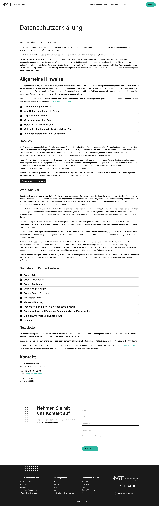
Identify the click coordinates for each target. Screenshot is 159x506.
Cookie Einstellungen (89, 490)
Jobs (56, 481)
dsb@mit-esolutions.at (62, 101)
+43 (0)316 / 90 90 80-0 (28, 490)
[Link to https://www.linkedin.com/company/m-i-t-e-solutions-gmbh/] (129, 486)
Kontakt (57, 484)
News (56, 487)
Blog (56, 490)
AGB (83, 487)
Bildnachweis (86, 493)
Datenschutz (86, 484)
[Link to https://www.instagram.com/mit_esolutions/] (120, 486)
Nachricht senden (90, 449)
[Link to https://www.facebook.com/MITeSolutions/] (125, 486)
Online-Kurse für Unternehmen (64, 493)
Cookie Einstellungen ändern (33, 181)
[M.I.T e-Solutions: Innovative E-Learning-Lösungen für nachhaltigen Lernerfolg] (14, 3)
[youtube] (134, 486)
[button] (134, 5)
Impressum (85, 481)
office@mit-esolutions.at (127, 345)
